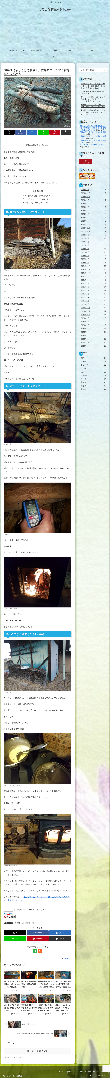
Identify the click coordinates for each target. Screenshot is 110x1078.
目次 (35, 191)
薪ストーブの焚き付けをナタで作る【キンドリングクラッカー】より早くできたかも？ (93, 99)
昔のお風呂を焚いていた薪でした (37, 196)
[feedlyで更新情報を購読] (35, 951)
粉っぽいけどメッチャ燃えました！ (38, 199)
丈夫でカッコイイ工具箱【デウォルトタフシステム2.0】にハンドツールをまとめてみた (93, 86)
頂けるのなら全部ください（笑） (37, 203)
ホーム (61, 1072)
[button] (66, 132)
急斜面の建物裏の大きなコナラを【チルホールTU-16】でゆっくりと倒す (93, 112)
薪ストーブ (9, 923)
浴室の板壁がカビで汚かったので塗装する (93, 92)
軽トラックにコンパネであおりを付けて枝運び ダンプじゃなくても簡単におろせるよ (93, 128)
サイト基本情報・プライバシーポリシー (93, 1072)
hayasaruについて (72, 1072)
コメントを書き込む (38, 1051)
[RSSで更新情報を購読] (40, 951)
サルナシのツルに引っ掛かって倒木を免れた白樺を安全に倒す (93, 106)
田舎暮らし (20, 923)
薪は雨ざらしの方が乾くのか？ (92, 145)
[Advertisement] (55, 31)
